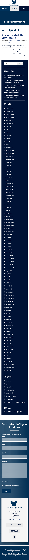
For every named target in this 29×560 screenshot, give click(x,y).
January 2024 (9, 183)
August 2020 (9, 307)
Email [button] (15, 8)
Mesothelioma (9, 387)
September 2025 (10, 123)
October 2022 (9, 229)
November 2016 (10, 364)
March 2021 (9, 286)
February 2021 (9, 289)
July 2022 (8, 238)
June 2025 (8, 132)
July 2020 (8, 310)
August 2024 (9, 162)
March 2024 (9, 177)
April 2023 (8, 210)
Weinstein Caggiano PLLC (15, 40)
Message (4, 461)
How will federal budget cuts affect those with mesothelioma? (14, 96)
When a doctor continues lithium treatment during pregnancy (13, 81)
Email (4, 453)
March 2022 (9, 250)
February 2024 (9, 180)
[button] (5, 8)
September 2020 (10, 304)
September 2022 (10, 232)
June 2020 (8, 313)
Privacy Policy (17, 554)
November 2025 (10, 117)
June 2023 (8, 204)
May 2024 (8, 171)
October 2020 (9, 301)
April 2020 (8, 319)
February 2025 (9, 144)
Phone (3, 444)
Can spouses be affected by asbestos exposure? (12, 36)
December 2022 (10, 223)
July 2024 (8, 165)
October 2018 (9, 337)
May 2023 (8, 207)
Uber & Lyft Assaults (11, 396)
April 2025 (8, 138)
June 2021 (8, 277)
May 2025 (8, 135)
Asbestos (7, 42)
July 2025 (8, 129)
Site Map (10, 554)
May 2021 (8, 280)
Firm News (8, 384)
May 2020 (8, 316)
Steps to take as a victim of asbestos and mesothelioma (12, 91)
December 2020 (10, 295)
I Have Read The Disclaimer (12, 485)
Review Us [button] (14, 531)
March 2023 (9, 213)
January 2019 (9, 334)
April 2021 (8, 283)
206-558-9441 (16, 520)
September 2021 (10, 268)
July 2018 (8, 340)
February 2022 (9, 253)
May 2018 (8, 343)
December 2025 (10, 114)
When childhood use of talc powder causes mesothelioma (14, 86)
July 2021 (8, 274)
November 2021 (10, 262)
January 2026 (9, 111)
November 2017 (10, 349)
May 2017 (8, 355)
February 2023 (9, 216)
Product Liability (10, 390)
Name (3, 436)
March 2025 (9, 141)
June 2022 (8, 241)
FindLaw (22, 556)
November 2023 (10, 189)
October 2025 (9, 120)
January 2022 (9, 256)
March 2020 (9, 322)
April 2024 (8, 174)
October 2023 (9, 192)
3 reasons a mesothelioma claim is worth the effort (14, 76)
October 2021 (9, 265)
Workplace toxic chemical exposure (15, 402)
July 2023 (8, 201)
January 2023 (9, 219)
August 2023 (9, 198)
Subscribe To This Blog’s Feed (14, 412)
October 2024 (9, 156)
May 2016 (8, 370)
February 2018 (9, 346)
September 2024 (10, 159)
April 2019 (8, 331)
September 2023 (10, 195)
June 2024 (8, 168)
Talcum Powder (10, 393)
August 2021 (9, 271)
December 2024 (10, 150)
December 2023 (10, 186)
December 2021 (10, 259)
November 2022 (10, 226)
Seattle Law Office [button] (14, 525)
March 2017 (9, 361)
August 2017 (9, 352)
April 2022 (8, 247)
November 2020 (10, 298)
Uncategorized (9, 399)
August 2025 (9, 126)
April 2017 (8, 358)
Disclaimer (5, 481)
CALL (24, 8)
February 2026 (9, 108)
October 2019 (9, 325)
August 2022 (9, 235)
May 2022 (8, 244)
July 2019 (8, 328)
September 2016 (10, 367)
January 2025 (9, 147)
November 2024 (10, 153)
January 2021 (9, 292)
